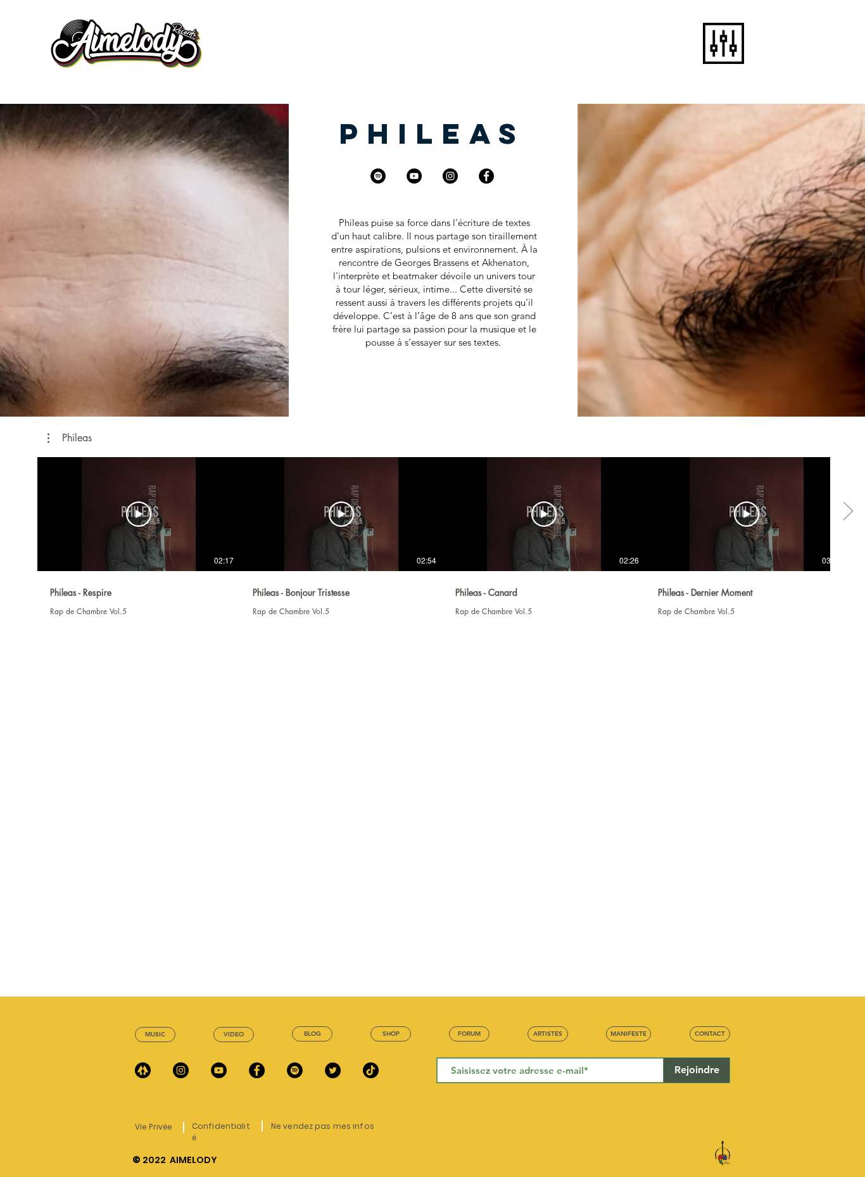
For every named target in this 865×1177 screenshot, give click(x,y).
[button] (723, 43)
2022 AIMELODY (179, 1160)
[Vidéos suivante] (847, 512)
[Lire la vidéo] (138, 514)
